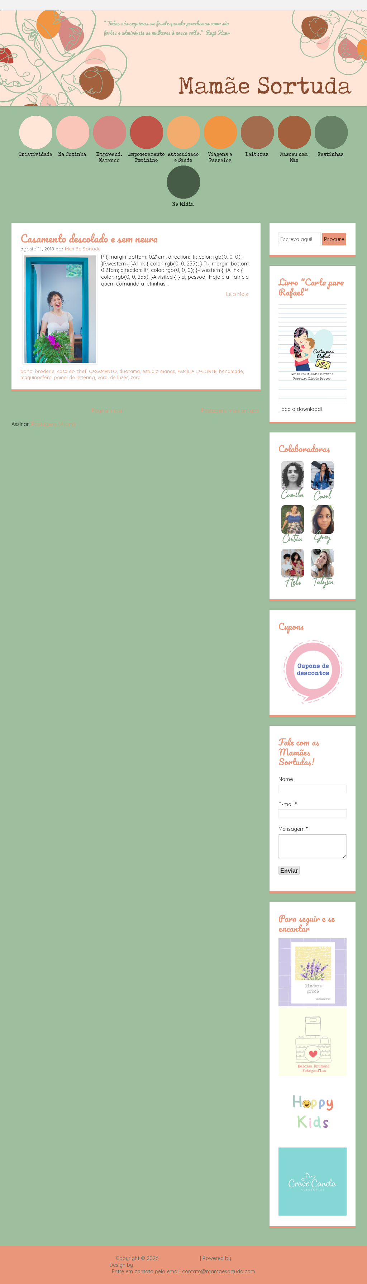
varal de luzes (112, 377)
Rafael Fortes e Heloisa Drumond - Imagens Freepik (196, 1265)
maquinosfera (36, 377)
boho (26, 371)
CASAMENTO (103, 371)
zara (135, 377)
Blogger (242, 1258)
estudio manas (158, 371)
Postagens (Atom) (53, 424)
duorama (129, 371)
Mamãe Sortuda (83, 248)
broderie (44, 371)
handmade (231, 371)
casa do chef (71, 371)
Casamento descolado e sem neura (89, 238)
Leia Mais (237, 294)
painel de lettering (74, 377)
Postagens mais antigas (230, 410)
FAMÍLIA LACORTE (196, 371)
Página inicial (107, 410)
